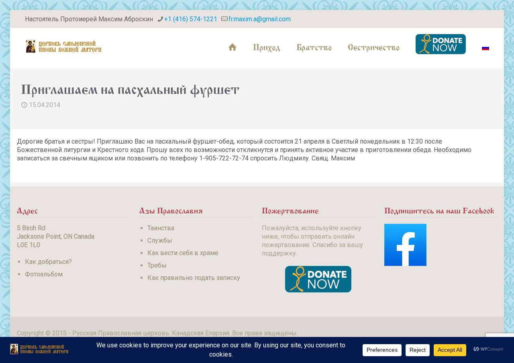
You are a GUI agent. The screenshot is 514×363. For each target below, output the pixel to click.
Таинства (160, 228)
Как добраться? (48, 262)
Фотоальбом (44, 274)
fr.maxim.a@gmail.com (259, 19)
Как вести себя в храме (182, 253)
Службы (159, 240)
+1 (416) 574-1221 (190, 19)
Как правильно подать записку (193, 278)
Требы (157, 265)
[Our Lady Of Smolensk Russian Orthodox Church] (64, 46)
